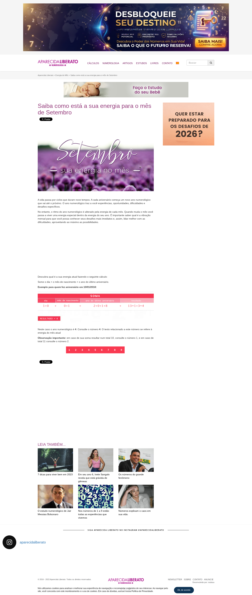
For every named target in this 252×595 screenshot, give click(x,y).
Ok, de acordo (183, 590)
